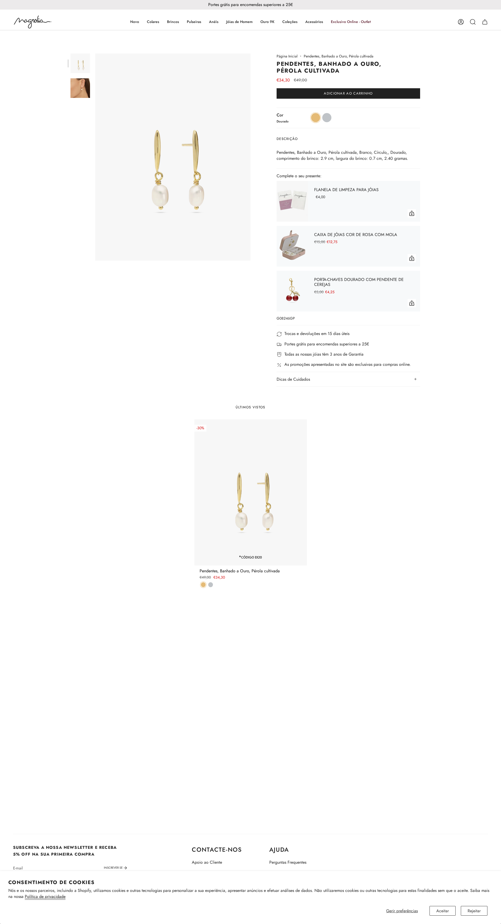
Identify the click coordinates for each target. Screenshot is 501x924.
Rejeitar (474, 911)
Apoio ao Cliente (207, 862)
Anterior (95, 157)
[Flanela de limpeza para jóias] (292, 201)
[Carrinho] (485, 21)
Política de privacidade (45, 896)
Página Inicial (287, 56)
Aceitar (442, 911)
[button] (153, 22)
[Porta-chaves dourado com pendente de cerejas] (292, 291)
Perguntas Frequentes (287, 862)
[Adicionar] (412, 213)
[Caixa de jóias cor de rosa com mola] (292, 246)
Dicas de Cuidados (293, 379)
